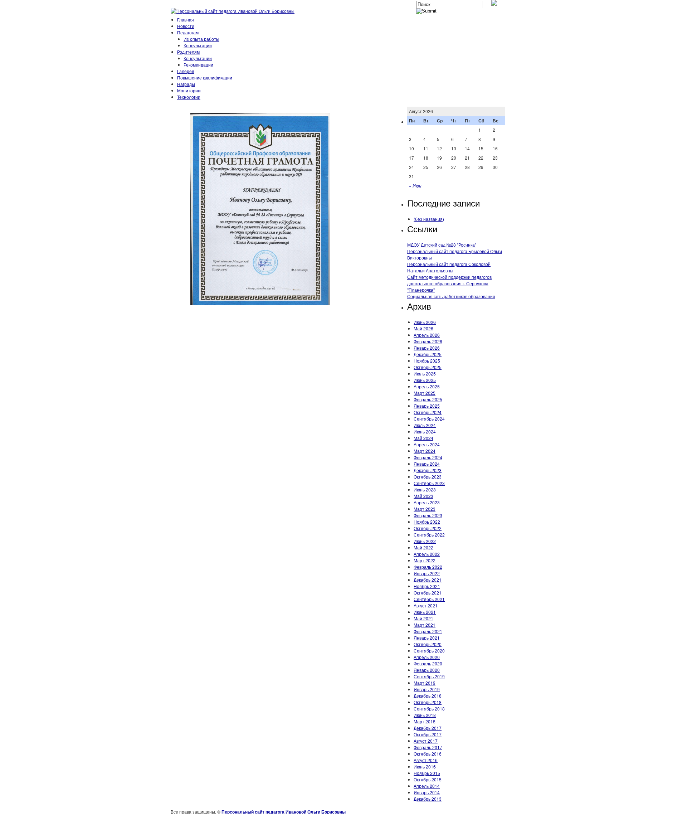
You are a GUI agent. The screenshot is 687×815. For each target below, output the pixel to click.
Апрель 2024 (427, 444)
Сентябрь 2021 (429, 599)
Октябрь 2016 (428, 754)
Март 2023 (424, 509)
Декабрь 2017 (428, 728)
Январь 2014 (427, 792)
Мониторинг (189, 90)
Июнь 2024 (425, 431)
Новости (185, 26)
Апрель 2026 (427, 335)
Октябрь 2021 (428, 593)
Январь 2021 (427, 638)
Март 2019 (424, 683)
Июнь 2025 (425, 380)
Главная (185, 19)
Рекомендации (198, 65)
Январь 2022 (427, 573)
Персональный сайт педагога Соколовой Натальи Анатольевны (449, 267)
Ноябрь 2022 (427, 522)
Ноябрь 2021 (427, 586)
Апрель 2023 (427, 502)
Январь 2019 (427, 689)
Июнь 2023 (425, 489)
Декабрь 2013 (428, 799)
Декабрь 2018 (428, 696)
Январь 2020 (427, 670)
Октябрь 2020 (428, 644)
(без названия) (429, 219)
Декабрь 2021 (428, 580)
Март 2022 (424, 560)
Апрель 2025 (427, 386)
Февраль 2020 (428, 663)
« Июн (415, 186)
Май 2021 (423, 618)
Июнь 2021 (425, 612)
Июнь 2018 (425, 715)
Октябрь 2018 (428, 702)
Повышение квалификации (204, 77)
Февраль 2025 (428, 399)
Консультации (198, 45)
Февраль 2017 (428, 747)
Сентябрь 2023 (429, 483)
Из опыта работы (201, 39)
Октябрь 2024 (428, 412)
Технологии (188, 97)
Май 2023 (423, 496)
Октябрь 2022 (428, 528)
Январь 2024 (427, 464)
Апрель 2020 (427, 657)
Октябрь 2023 (428, 477)
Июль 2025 (425, 373)
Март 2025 (424, 393)
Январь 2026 (427, 348)
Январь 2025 (427, 406)
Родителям (188, 52)
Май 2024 (423, 438)
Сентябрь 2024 (429, 419)
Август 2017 (426, 741)
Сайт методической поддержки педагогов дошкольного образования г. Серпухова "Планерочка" (449, 283)
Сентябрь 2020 (429, 650)
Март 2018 (424, 721)
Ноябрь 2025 (427, 361)
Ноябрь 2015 (427, 773)
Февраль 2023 (428, 515)
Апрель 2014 (427, 786)
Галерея (185, 71)
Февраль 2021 (428, 631)
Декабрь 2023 (428, 470)
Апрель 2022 (427, 554)
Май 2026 (423, 328)
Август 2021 (426, 605)
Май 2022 (423, 547)
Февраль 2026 (428, 341)
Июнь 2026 (425, 322)
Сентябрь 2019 (429, 676)
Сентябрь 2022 (429, 535)
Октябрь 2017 (428, 734)
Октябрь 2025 (428, 367)
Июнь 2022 (425, 541)
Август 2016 (426, 760)
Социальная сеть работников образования (451, 296)
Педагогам (188, 32)
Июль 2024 (425, 425)
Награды (186, 84)
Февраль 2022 (428, 567)
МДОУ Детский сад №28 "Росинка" (441, 245)
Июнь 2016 (425, 766)
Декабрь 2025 (428, 354)
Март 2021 (424, 625)
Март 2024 (424, 451)
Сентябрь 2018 (429, 708)
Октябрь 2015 (428, 779)
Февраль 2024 (428, 457)
